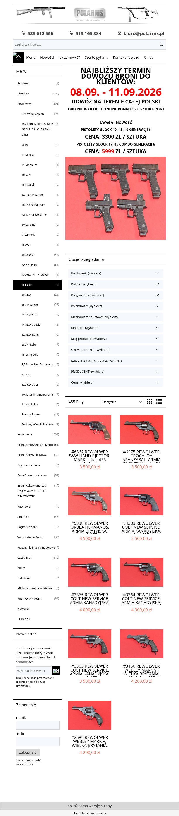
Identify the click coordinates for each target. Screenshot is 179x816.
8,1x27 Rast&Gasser (34, 215)
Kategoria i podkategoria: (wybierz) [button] (96, 360)
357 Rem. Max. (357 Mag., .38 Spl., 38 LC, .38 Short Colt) (38, 129)
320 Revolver (30, 384)
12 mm (26, 374)
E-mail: (21, 717)
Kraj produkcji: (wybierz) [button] (89, 339)
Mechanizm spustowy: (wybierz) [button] (94, 317)
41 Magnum (29, 165)
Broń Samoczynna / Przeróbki (36, 445)
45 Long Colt (30, 355)
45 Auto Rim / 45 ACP (35, 274)
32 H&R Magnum (33, 195)
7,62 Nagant (29, 265)
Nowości (23, 608)
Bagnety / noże (27, 527)
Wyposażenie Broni (29, 537)
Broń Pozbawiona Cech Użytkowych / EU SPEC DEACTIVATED (32, 490)
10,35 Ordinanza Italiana (37, 394)
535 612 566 (39, 33)
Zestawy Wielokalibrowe (37, 424)
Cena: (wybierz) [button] (82, 382)
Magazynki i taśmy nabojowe (36, 547)
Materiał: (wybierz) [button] (84, 328)
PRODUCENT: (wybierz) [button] (87, 371)
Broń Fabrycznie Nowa (32, 455)
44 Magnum (29, 314)
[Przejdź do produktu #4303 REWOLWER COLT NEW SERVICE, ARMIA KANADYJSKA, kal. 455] (141, 502)
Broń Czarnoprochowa (32, 475)
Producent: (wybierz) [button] (86, 273)
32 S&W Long (30, 334)
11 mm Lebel (30, 404)
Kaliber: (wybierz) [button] (83, 284)
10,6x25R (27, 175)
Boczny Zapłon (31, 414)
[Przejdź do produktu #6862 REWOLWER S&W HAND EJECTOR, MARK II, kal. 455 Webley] (89, 430)
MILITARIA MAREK (29, 598)
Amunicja (23, 517)
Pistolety (23, 93)
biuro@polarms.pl (142, 33)
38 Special (28, 255)
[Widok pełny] (159, 401)
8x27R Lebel (29, 344)
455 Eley (27, 284)
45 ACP (26, 245)
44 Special (28, 155)
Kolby (21, 568)
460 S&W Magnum (33, 205)
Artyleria (22, 83)
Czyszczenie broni (28, 465)
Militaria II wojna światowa (34, 588)
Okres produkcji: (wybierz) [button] (90, 350)
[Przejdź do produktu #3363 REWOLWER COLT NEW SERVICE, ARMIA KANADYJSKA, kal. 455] (89, 644)
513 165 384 (87, 33)
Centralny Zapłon (33, 114)
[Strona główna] (89, 14)
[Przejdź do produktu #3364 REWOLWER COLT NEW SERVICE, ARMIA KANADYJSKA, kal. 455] (141, 573)
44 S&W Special (31, 324)
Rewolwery (24, 104)
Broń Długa (24, 434)
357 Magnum (30, 305)
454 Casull (28, 185)
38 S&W (26, 295)
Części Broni (25, 557)
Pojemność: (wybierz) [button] (86, 306)
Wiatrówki (24, 507)
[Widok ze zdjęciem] (149, 401)
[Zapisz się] (56, 670)
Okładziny (23, 578)
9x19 (25, 145)
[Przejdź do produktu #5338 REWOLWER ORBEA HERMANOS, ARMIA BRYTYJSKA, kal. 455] (89, 502)
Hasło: (20, 734)
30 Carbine (28, 224)
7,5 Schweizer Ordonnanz (38, 364)
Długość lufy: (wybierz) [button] (87, 295)
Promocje (23, 619)
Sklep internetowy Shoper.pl (90, 813)
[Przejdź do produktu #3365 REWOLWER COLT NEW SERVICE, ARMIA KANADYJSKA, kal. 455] (89, 573)
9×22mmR (28, 235)
